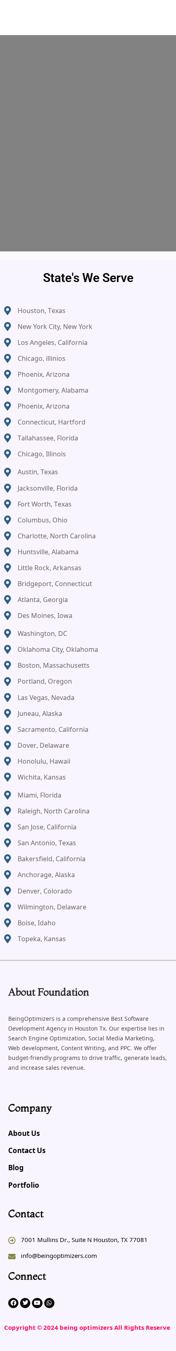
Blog (16, 1168)
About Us (24, 1134)
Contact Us (26, 1151)
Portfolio (23, 1186)
